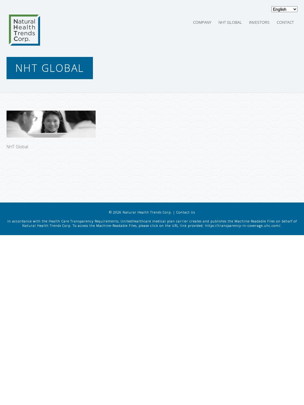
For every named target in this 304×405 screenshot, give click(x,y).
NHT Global (230, 22)
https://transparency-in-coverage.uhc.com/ (243, 225)
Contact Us (185, 212)
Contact (285, 22)
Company (202, 22)
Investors (259, 22)
